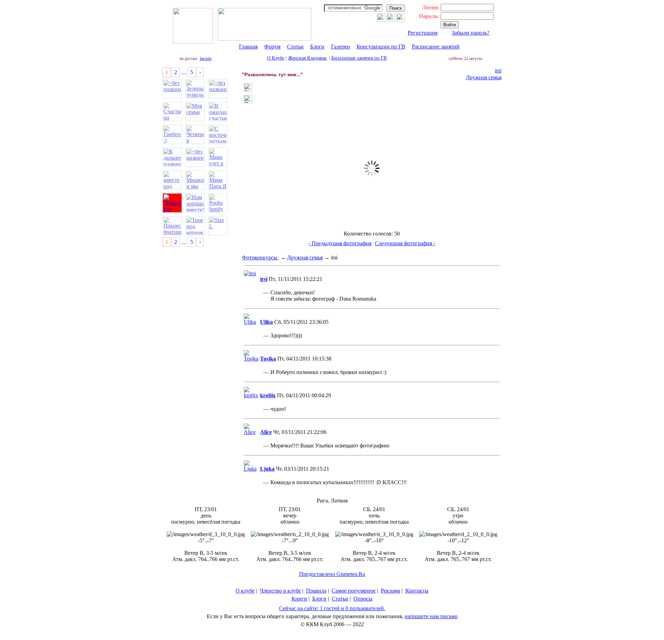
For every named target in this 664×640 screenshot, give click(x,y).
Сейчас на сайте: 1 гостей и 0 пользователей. (332, 608)
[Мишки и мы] (195, 180)
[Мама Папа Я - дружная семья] (218, 180)
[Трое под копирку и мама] (195, 225)
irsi (498, 70)
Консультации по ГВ (381, 47)
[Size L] (218, 225)
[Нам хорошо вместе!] (195, 203)
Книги (299, 599)
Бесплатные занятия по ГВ (359, 58)
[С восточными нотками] (218, 134)
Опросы (362, 599)
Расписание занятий (436, 47)
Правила (316, 591)
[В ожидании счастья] (218, 111)
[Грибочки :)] (172, 134)
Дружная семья (483, 77)
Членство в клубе (280, 591)
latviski (206, 58)
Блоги (317, 47)
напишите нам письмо (431, 616)
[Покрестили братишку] (172, 225)
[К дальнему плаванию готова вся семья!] (172, 157)
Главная (248, 47)
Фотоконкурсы (260, 257)
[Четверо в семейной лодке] (195, 134)
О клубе (245, 591)
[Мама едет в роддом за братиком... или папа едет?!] (218, 157)
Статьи (295, 47)
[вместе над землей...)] (172, 180)
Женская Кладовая (308, 58)
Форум (272, 47)
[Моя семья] (195, 111)
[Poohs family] (218, 203)
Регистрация (422, 33)
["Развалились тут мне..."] (172, 203)
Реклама (390, 591)
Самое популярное (354, 591)
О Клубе (275, 58)
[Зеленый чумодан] (195, 88)
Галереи (340, 47)
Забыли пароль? (470, 33)
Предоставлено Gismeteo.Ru (332, 574)
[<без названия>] (172, 88)
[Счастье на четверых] (172, 111)
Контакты (416, 591)
